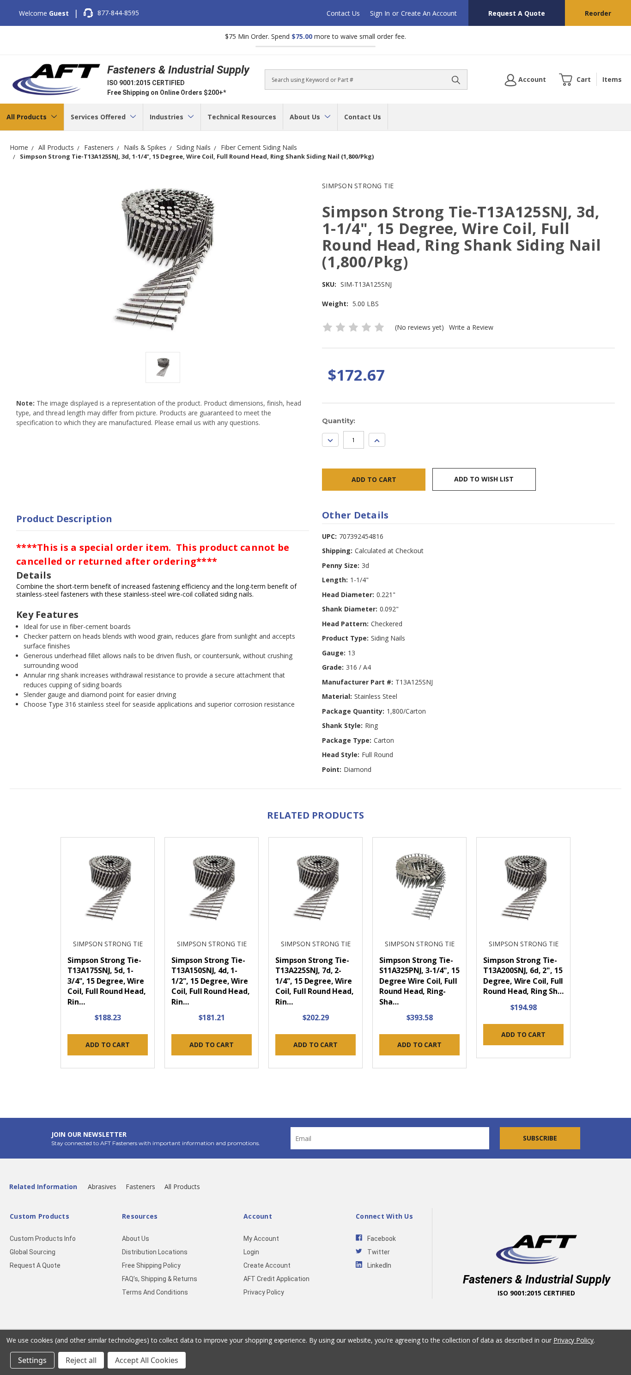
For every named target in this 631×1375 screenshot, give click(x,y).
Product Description (64, 518)
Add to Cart (107, 1044)
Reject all (81, 1360)
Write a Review (471, 327)
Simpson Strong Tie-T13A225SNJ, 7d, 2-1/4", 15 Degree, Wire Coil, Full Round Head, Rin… (314, 981)
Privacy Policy (263, 1292)
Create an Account (429, 13)
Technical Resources (241, 116)
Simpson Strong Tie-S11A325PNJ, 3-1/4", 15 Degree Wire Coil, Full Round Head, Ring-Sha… (419, 981)
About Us (306, 116)
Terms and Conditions (155, 1292)
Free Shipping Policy (151, 1265)
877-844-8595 (118, 12)
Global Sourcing (32, 1252)
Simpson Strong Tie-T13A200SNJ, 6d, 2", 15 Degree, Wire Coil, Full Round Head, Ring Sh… (523, 976)
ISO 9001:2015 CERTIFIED (146, 82)
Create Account (267, 1265)
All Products (27, 116)
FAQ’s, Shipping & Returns (159, 1279)
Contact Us (343, 13)
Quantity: (338, 421)
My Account (261, 1238)
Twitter (378, 1252)
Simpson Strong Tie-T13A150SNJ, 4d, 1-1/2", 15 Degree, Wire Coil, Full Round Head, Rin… (210, 981)
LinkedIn (379, 1265)
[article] (108, 955)
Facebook (381, 1238)
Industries (167, 116)
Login (251, 1252)
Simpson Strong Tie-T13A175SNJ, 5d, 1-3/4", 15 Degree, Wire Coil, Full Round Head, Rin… (106, 981)
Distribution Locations (155, 1252)
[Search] (456, 79)
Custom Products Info (43, 1238)
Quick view (108, 888)
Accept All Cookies (146, 1360)
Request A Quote (516, 13)
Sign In (380, 13)
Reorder (598, 13)
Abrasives (102, 1186)
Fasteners (140, 1186)
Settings (32, 1360)
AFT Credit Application (276, 1279)
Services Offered (99, 116)
